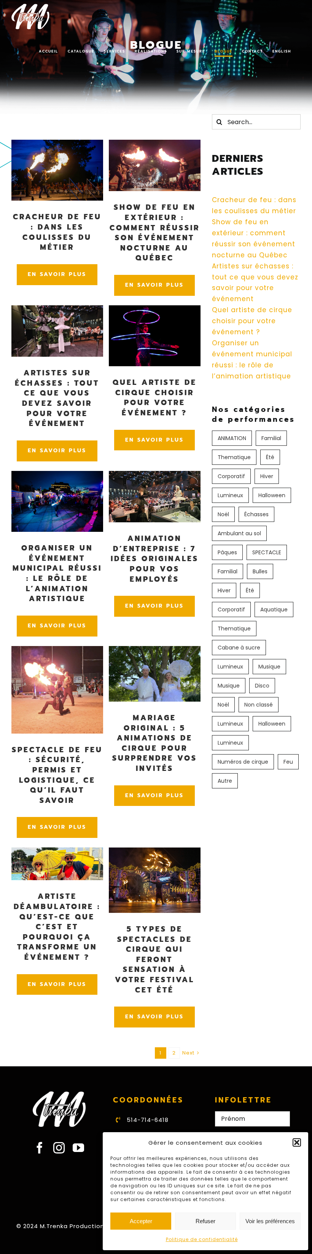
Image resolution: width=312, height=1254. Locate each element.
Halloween (271, 495)
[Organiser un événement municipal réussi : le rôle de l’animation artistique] (57, 476)
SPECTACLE (266, 552)
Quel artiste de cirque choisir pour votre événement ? (252, 321)
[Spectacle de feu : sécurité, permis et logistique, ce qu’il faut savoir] (57, 651)
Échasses (256, 514)
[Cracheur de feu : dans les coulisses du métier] (57, 145)
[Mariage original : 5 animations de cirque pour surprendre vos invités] (155, 651)
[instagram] (59, 1147)
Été (270, 457)
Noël (223, 514)
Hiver (266, 476)
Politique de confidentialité (202, 1239)
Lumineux (230, 495)
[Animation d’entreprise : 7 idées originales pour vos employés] (155, 476)
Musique (269, 666)
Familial (271, 438)
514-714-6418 (148, 1120)
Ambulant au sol (239, 533)
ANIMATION (232, 438)
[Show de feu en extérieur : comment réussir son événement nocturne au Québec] (155, 145)
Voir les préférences (270, 1221)
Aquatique (274, 609)
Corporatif (231, 476)
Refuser (205, 1221)
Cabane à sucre (239, 647)
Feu (288, 762)
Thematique (234, 457)
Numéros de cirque (243, 762)
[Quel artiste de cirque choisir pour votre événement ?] (155, 310)
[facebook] (40, 1147)
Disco (262, 685)
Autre (225, 781)
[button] (297, 1142)
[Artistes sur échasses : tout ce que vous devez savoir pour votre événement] (57, 310)
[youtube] (78, 1147)
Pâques (227, 552)
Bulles (260, 571)
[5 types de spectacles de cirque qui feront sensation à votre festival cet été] (155, 852)
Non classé (258, 704)
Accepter (141, 1221)
